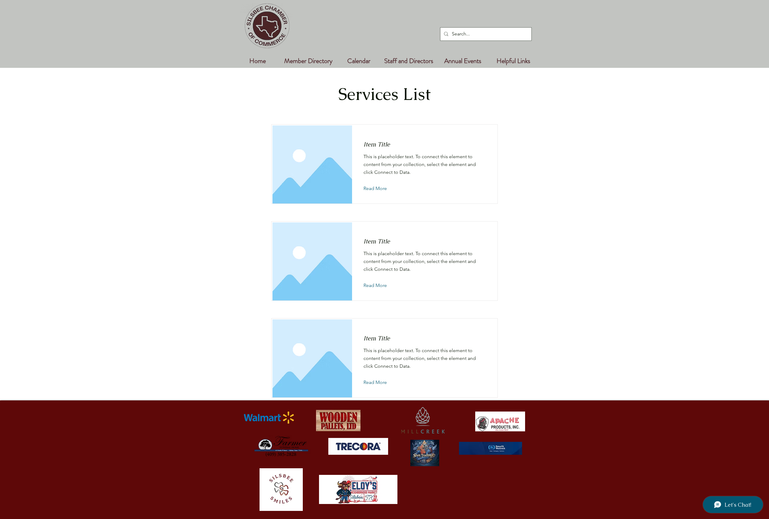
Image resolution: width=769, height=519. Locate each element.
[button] (379, 188)
